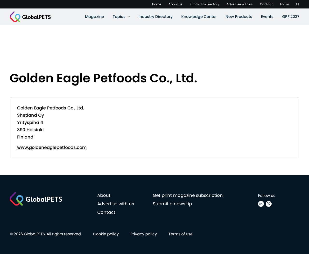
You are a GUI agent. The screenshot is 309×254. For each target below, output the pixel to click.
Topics (119, 16)
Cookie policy (106, 234)
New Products (238, 16)
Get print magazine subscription (188, 195)
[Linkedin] (261, 204)
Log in (284, 4)
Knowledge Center (199, 16)
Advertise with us (239, 4)
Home (156, 4)
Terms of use (181, 234)
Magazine (94, 16)
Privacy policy (143, 234)
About (104, 195)
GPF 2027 (290, 16)
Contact (266, 4)
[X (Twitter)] (269, 204)
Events (267, 16)
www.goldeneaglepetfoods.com (52, 147)
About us (175, 4)
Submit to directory (204, 4)
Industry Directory (156, 16)
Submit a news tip (172, 204)
